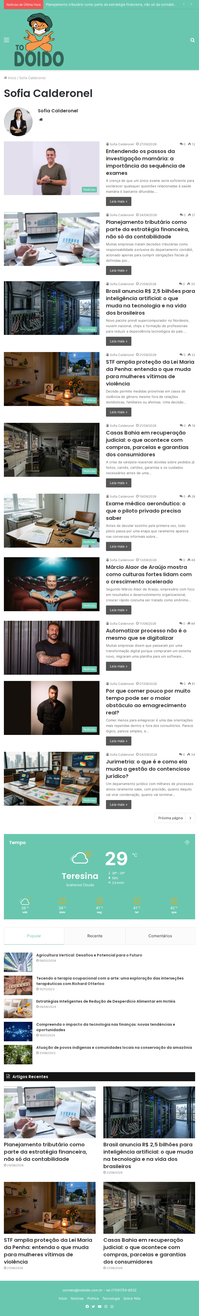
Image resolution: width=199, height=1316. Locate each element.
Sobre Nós (131, 1298)
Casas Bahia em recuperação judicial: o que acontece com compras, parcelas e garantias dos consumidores (147, 443)
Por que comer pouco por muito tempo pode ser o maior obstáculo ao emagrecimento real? (148, 701)
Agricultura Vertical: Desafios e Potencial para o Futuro (89, 955)
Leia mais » (118, 201)
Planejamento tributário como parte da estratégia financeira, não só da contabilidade (147, 229)
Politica (93, 1298)
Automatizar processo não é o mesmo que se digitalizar (146, 634)
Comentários (160, 935)
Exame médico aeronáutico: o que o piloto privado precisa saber (146, 511)
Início (11, 78)
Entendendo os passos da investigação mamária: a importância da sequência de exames (145, 162)
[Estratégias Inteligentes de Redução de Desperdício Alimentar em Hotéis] (18, 1008)
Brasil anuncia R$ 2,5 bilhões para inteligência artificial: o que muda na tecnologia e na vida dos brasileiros (150, 301)
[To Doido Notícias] (39, 39)
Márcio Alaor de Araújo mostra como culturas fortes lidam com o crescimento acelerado (149, 574)
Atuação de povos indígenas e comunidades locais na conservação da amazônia (114, 1047)
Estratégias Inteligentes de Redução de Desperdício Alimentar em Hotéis (105, 1001)
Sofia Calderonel (58, 110)
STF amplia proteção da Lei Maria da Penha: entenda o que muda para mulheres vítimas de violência (150, 372)
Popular (34, 935)
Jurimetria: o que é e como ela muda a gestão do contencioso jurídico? (148, 769)
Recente (95, 935)
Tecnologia (111, 1298)
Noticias (77, 1298)
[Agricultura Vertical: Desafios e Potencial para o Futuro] (18, 962)
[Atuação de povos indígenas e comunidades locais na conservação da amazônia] (18, 1054)
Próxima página (170, 818)
